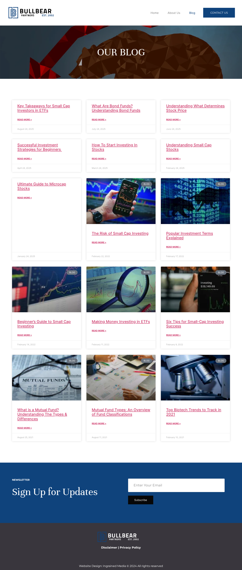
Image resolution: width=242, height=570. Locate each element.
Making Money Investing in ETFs (121, 321)
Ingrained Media (114, 566)
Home (155, 13)
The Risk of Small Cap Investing (120, 233)
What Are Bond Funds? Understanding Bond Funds (116, 108)
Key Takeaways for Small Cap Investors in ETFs (43, 108)
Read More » (24, 119)
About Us (174, 13)
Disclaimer (109, 547)
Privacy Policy (130, 547)
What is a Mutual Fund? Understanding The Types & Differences (42, 414)
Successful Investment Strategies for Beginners (39, 147)
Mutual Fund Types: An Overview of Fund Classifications (121, 412)
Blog (192, 13)
